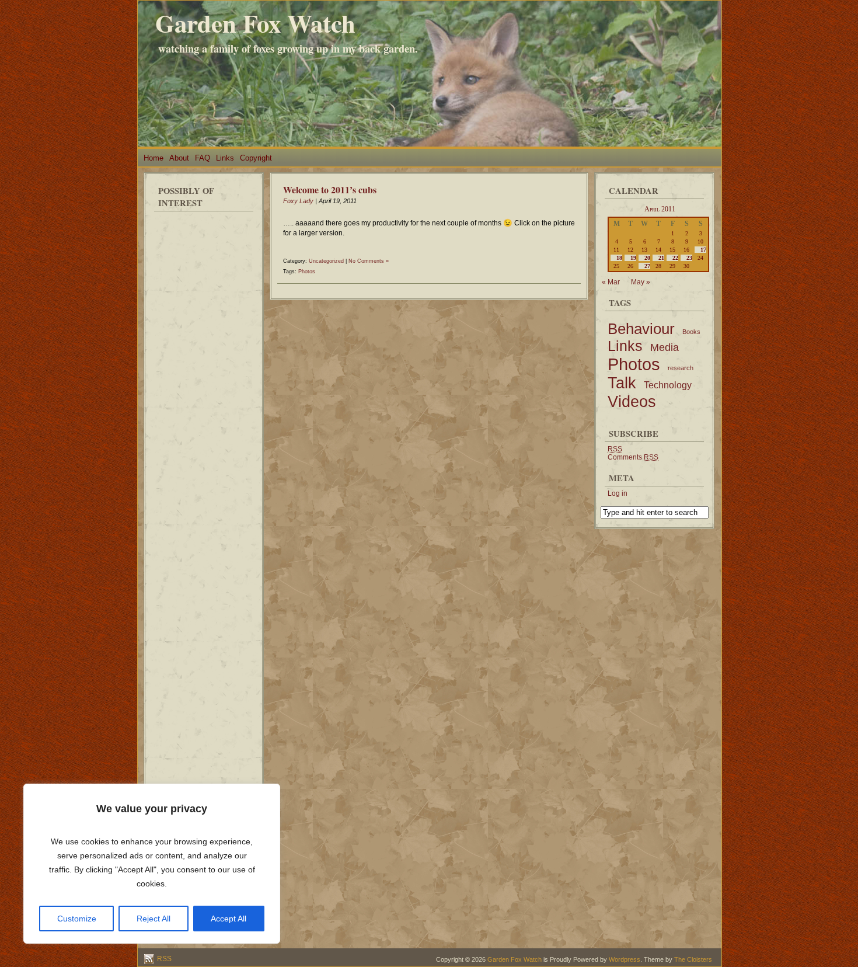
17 (703, 249)
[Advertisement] (204, 391)
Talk (622, 383)
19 (633, 258)
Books (691, 331)
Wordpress (624, 959)
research (680, 367)
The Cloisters (693, 959)
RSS (163, 959)
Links (225, 158)
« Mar (611, 282)
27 (647, 266)
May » (640, 282)
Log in (617, 493)
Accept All (228, 918)
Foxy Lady (298, 200)
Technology (668, 385)
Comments (633, 457)
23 (689, 258)
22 (675, 258)
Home (153, 158)
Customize (76, 918)
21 (661, 258)
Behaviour (641, 329)
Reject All (153, 918)
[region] (151, 864)
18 (619, 258)
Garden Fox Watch (255, 23)
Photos (306, 271)
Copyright (256, 158)
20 (647, 258)
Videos (632, 401)
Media (664, 347)
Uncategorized (326, 261)
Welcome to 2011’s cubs (329, 189)
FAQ (202, 158)
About (179, 158)
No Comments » (368, 261)
